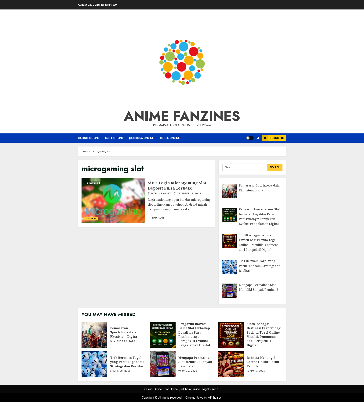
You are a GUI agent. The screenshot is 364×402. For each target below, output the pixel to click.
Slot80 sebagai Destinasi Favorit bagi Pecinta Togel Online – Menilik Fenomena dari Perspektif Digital (231, 335)
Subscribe (277, 138)
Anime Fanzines (182, 116)
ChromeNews (194, 397)
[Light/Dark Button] (250, 138)
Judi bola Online (141, 138)
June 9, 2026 (189, 371)
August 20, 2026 (124, 341)
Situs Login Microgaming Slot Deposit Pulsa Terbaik (113, 200)
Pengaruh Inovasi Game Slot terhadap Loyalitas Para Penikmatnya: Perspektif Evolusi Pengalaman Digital (163, 335)
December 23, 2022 (189, 193)
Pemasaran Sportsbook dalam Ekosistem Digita (94, 335)
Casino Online (88, 138)
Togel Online (169, 138)
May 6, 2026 (257, 371)
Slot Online (114, 138)
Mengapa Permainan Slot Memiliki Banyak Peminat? (163, 364)
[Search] (258, 138)
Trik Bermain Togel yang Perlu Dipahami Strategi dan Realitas (94, 364)
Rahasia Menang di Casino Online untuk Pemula (231, 364)
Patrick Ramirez (161, 193)
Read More (157, 217)
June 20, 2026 (122, 371)
